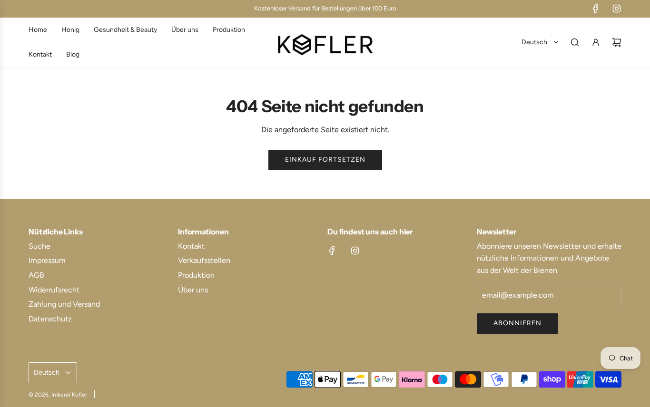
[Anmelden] (595, 42)
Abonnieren (517, 323)
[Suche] (574, 42)
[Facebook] (595, 8)
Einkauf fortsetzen (325, 159)
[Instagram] (616, 8)
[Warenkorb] (616, 42)
